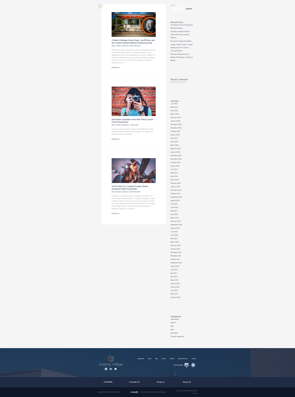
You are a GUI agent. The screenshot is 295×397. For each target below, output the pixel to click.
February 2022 (176, 246)
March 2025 (175, 145)
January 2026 (175, 121)
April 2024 (174, 176)
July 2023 (174, 204)
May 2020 (174, 294)
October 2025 (175, 131)
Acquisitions (175, 319)
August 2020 (175, 287)
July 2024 (174, 170)
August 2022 (175, 228)
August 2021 (175, 266)
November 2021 (176, 256)
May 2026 (174, 107)
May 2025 (174, 138)
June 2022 (174, 235)
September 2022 (176, 225)
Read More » (116, 67)
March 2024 (175, 180)
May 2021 (174, 273)
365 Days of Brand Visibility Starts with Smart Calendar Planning (180, 35)
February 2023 (176, 221)
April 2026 (174, 111)
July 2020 (174, 291)
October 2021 (175, 259)
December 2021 (176, 253)
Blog (113, 46)
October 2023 (175, 194)
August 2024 (175, 166)
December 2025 (176, 125)
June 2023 (174, 208)
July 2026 (174, 104)
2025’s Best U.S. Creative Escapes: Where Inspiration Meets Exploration (130, 187)
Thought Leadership (122, 46)
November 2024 (176, 159)
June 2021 (174, 270)
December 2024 (176, 156)
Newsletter (174, 333)
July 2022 (174, 232)
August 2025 (175, 135)
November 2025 (176, 128)
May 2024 (174, 173)
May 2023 (174, 211)
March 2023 (175, 218)
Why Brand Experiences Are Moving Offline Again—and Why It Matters (182, 57)
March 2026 (175, 114)
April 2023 (174, 214)
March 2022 (175, 242)
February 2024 (176, 183)
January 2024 (175, 187)
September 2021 (176, 263)
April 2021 (174, 277)
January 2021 (175, 284)
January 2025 (175, 152)
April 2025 (174, 142)
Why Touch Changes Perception (181, 41)
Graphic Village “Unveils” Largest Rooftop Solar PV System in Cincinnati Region (182, 48)
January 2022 (175, 249)
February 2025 (176, 149)
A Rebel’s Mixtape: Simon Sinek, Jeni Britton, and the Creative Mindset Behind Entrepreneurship (133, 41)
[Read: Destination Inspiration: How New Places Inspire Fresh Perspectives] (134, 101)
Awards (173, 323)
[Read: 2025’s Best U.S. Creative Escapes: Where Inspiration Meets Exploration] (134, 171)
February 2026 (176, 118)
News (172, 330)
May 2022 (174, 239)
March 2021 (174, 280)
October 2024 (175, 163)
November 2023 (176, 190)
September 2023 (176, 197)
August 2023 (175, 201)
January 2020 (175, 297)
